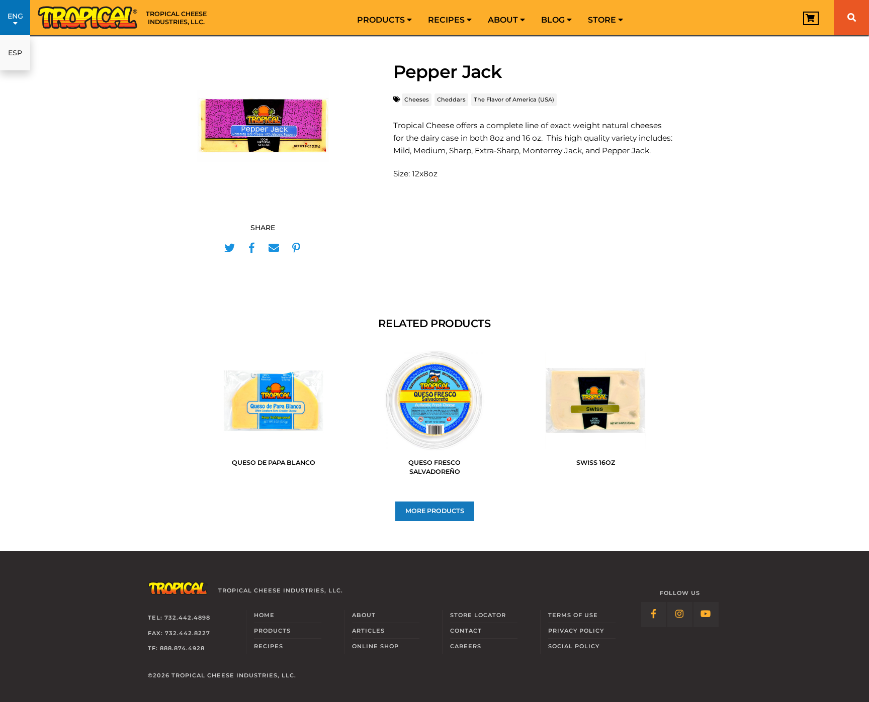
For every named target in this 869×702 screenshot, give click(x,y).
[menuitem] (384, 17)
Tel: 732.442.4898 (179, 617)
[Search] (851, 17)
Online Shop (375, 646)
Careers (465, 646)
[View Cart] (811, 18)
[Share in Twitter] (230, 248)
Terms (573, 615)
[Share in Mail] (274, 248)
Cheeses (416, 99)
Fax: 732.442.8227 (179, 633)
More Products (434, 511)
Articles (368, 630)
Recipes (447, 20)
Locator (478, 615)
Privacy (576, 630)
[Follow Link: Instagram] (679, 614)
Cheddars (451, 99)
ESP (15, 52)
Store (603, 20)
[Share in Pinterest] (296, 248)
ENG (15, 16)
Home (264, 615)
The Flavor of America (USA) (514, 99)
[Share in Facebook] (252, 248)
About (504, 20)
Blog (554, 20)
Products (382, 20)
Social (573, 646)
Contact (466, 630)
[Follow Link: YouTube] (706, 614)
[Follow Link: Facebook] (653, 614)
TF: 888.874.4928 (176, 648)
